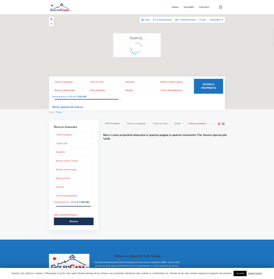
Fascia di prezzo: (60, 97)
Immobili (189, 7)
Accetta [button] (240, 273)
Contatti (204, 7)
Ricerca (74, 221)
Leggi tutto (255, 273)
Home (175, 7)
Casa (51, 112)
